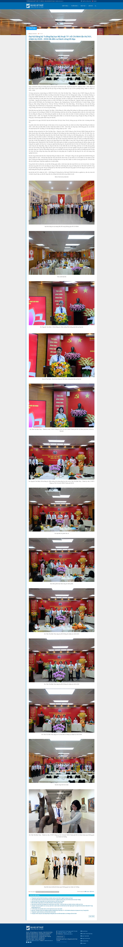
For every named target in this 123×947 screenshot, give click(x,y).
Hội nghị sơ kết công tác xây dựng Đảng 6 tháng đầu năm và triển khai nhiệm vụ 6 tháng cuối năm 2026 (54, 913)
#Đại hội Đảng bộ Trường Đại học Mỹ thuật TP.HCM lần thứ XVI (47, 891)
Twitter (92, 891)
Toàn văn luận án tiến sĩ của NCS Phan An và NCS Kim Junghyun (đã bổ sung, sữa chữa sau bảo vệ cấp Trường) (56, 899)
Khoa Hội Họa (84, 931)
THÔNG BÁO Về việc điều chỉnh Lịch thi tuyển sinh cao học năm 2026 (46, 908)
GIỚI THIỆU (65, 5)
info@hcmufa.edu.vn (59, 1)
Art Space (84, 943)
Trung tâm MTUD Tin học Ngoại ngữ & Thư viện (67, 931)
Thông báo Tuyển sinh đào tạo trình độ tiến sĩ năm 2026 (43, 912)
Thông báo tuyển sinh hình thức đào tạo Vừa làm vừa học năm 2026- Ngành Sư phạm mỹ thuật (52, 898)
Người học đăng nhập (86, 1)
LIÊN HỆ (90, 5)
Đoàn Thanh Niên (85, 936)
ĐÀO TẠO (83, 5)
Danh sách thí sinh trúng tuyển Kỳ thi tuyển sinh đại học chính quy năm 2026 (47, 901)
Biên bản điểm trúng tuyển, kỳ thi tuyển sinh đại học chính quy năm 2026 (47, 902)
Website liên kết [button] (60, 936)
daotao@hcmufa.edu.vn (34, 940)
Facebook (88, 891)
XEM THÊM (91, 916)
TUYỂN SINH (74, 5)
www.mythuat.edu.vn (68, 933)
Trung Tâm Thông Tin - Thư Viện (64, 932)
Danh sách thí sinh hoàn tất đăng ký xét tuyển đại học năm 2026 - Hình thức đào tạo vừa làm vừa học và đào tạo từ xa (57, 904)
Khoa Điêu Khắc (85, 940)
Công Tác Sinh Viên (86, 938)
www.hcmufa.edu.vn (48, 940)
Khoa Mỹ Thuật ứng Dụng (87, 933)
